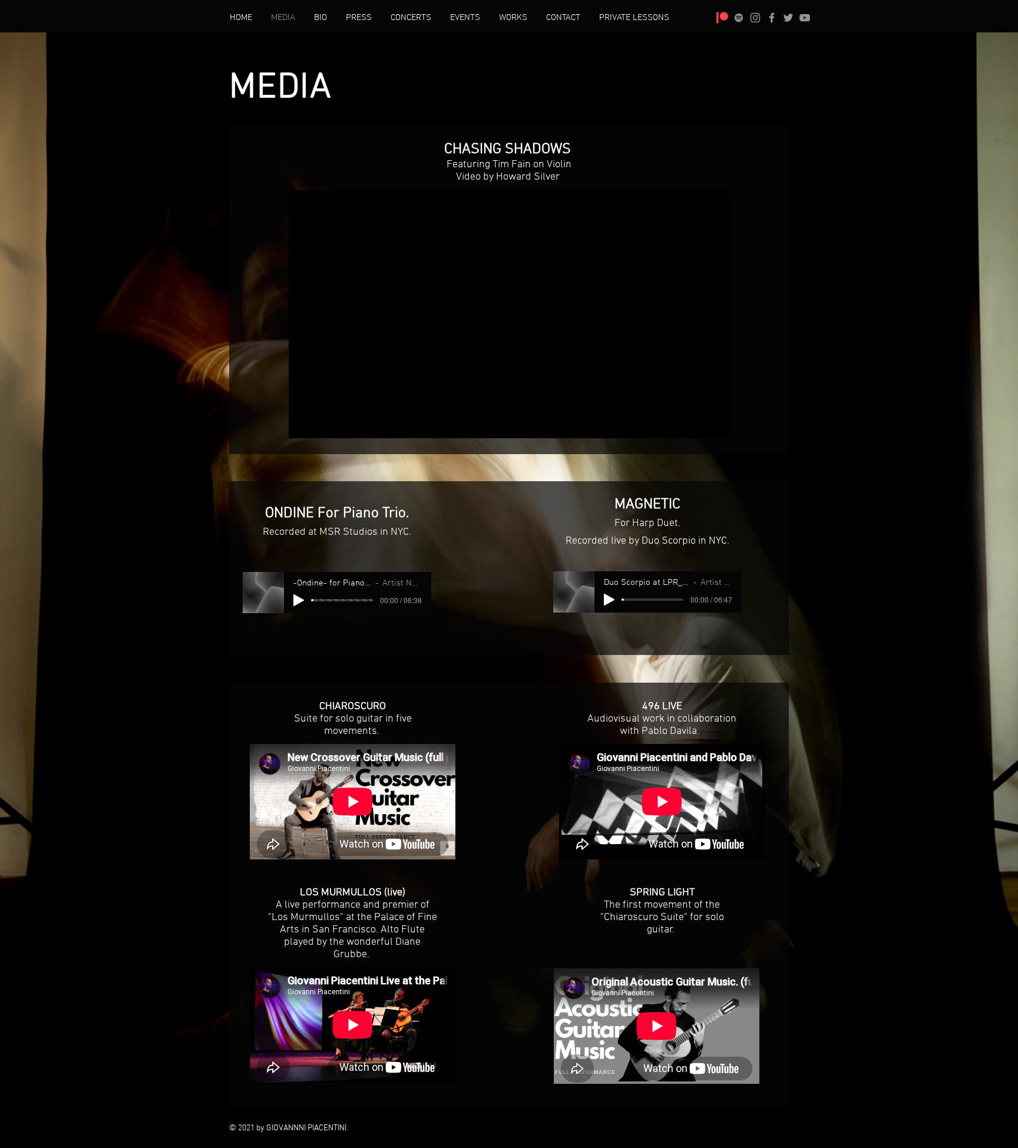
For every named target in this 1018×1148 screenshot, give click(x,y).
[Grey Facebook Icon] (771, 17)
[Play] (298, 600)
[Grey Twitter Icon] (788, 17)
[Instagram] (755, 17)
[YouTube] (804, 17)
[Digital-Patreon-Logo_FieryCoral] (722, 17)
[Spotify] (738, 17)
